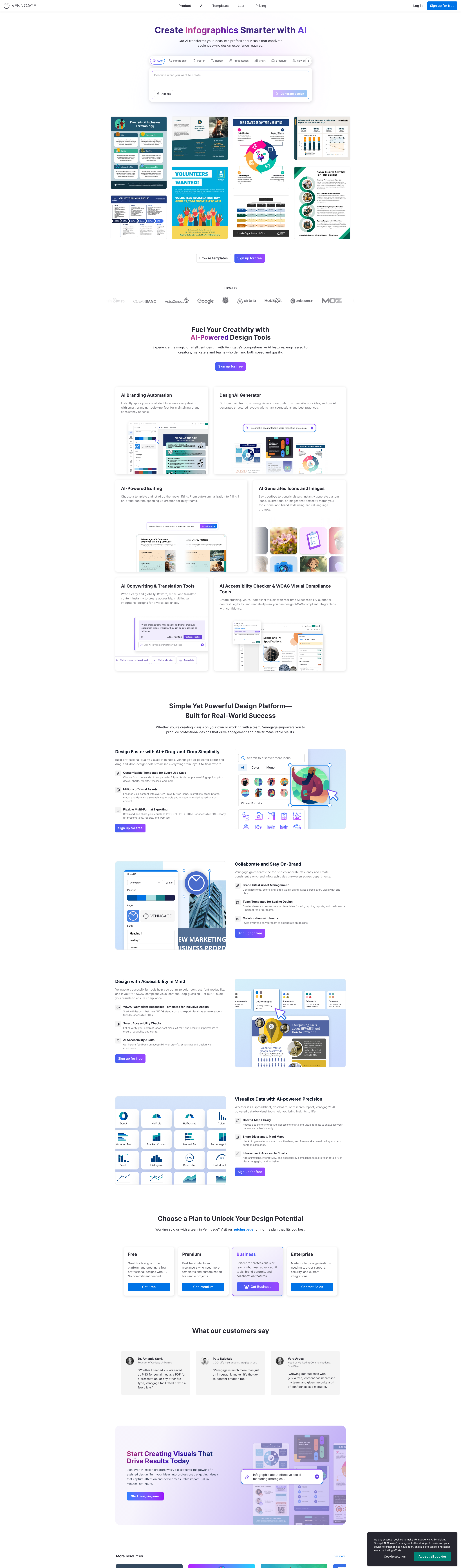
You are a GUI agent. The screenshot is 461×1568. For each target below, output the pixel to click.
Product (185, 6)
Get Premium (203, 1287)
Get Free (149, 1287)
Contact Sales (312, 1287)
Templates (220, 6)
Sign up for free (442, 6)
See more (339, 1556)
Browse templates (213, 258)
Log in (418, 6)
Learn (242, 6)
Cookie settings (395, 1556)
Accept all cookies (433, 1556)
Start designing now (145, 1496)
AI (201, 6)
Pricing (261, 6)
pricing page (243, 1229)
